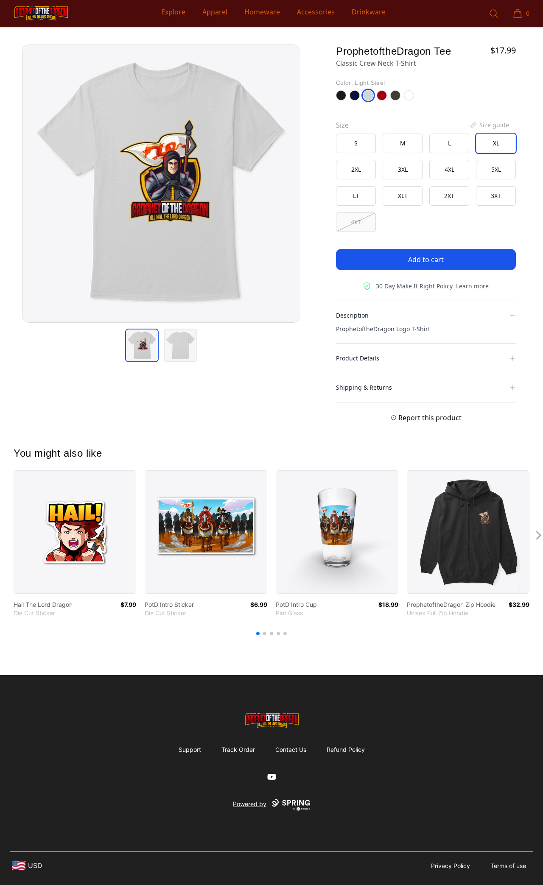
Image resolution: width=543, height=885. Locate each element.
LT (356, 196)
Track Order (238, 749)
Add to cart (426, 259)
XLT (403, 196)
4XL (449, 169)
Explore (173, 12)
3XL (403, 169)
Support (190, 749)
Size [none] (342, 125)
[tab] (142, 345)
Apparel (214, 12)
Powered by (249, 803)
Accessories (316, 12)
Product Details (357, 358)
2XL (356, 169)
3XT (496, 196)
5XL (496, 169)
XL (496, 143)
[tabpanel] (161, 184)
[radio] (356, 143)
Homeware (262, 12)
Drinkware (369, 12)
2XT (449, 196)
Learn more (472, 286)
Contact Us (290, 749)
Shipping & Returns (364, 387)
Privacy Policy (450, 865)
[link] (75, 532)
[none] (489, 125)
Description (352, 315)
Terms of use (508, 865)
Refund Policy (346, 749)
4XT (356, 222)
